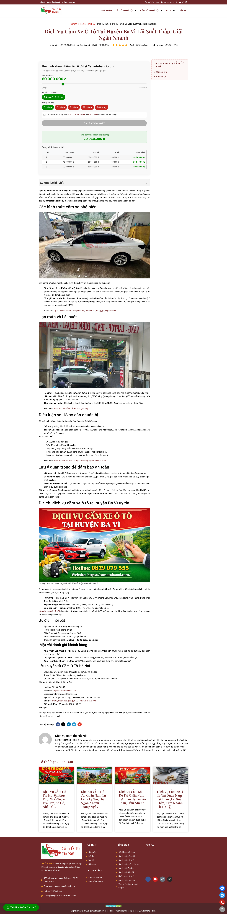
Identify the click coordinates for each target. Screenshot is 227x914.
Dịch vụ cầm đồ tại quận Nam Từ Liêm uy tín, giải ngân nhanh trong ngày (93, 799)
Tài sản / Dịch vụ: (49, 92)
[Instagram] (186, 2)
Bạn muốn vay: (48, 75)
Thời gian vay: (48, 103)
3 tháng (48, 107)
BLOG (169, 10)
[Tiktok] (183, 2)
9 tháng (74, 107)
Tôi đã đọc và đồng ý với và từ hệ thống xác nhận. (82, 114)
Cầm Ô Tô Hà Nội (78, 24)
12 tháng (87, 107)
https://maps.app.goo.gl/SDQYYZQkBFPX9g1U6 (74, 700)
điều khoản (93, 114)
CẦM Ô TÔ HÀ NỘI (124, 10)
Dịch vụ (91, 24)
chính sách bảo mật (76, 114)
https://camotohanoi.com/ (65, 690)
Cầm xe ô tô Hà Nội (53, 97)
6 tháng (61, 107)
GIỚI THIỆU (106, 10)
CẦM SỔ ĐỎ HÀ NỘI (149, 10)
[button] (58, 724)
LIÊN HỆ (182, 10)
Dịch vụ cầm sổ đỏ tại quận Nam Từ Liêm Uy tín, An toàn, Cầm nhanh (132, 797)
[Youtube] (180, 2)
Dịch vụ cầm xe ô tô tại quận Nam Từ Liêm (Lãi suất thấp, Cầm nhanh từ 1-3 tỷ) (170, 799)
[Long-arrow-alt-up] (222, 909)
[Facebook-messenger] (222, 895)
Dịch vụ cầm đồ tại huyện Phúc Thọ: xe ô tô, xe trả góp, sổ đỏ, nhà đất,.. (54, 799)
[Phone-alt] (222, 902)
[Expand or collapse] (147, 183)
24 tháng (101, 107)
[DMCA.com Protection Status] (113, 906)
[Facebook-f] (177, 2)
